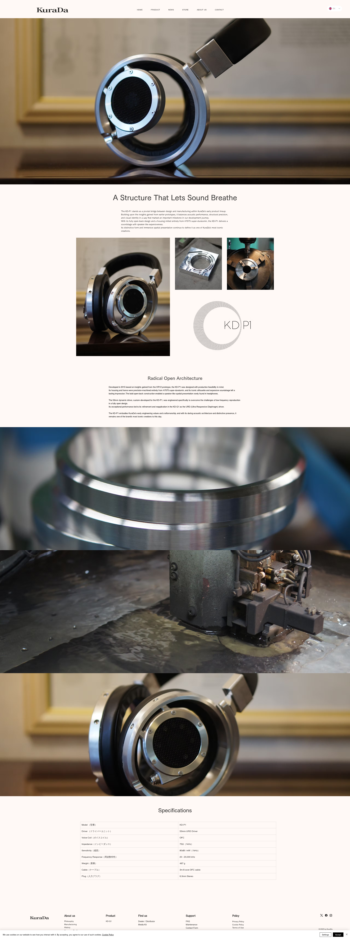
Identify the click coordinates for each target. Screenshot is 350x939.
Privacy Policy (238, 921)
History (67, 927)
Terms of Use (238, 928)
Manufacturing (70, 924)
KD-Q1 (109, 921)
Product (110, 915)
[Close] (346, 934)
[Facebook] (326, 915)
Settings (325, 934)
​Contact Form (192, 928)
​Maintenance (191, 924)
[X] (321, 915)
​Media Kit (142, 924)
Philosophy (69, 921)
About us (69, 915)
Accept (338, 934)
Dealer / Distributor (146, 921)
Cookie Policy (238, 925)
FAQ (188, 921)
